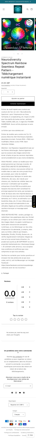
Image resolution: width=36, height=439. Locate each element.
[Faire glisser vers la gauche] (14, 54)
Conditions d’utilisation (27, 432)
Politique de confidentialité (11, 432)
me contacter (17, 357)
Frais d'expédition (5, 85)
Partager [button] (6, 273)
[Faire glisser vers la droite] (22, 54)
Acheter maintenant (18, 104)
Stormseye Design (11, 427)
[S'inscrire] (30, 386)
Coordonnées (25, 435)
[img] (9, 298)
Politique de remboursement (22, 429)
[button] (4, 9)
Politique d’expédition (14, 435)
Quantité (4, 88)
